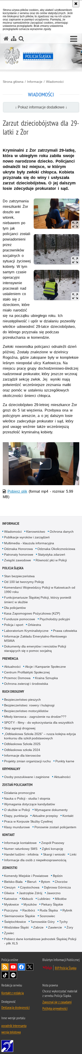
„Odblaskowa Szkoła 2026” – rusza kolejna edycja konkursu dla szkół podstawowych (40, 736)
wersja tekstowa (11, 1032)
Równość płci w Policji (51, 560)
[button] (73, 39)
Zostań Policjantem (17, 784)
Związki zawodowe (17, 560)
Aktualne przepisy (45, 816)
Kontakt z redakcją (12, 993)
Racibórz (28, 910)
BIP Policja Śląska (65, 968)
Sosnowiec (47, 916)
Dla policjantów (15, 608)
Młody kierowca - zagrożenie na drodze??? (35, 716)
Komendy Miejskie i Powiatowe (26, 876)
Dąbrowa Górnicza (57, 887)
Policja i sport (13, 625)
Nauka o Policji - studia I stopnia (27, 798)
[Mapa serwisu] (13, 38)
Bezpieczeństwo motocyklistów (26, 711)
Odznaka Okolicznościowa (56, 549)
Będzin (58, 876)
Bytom (45, 881)
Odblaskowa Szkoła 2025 (22, 744)
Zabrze (38, 927)
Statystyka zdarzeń (51, 554)
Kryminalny (11, 768)
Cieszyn (9, 887)
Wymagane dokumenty (51, 810)
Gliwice (9, 893)
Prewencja (10, 658)
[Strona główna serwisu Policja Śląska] (6, 38)
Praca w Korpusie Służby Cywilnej (28, 821)
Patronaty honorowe (18, 554)
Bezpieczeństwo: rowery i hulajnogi (29, 705)
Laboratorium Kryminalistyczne (26, 630)
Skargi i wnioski (54, 854)
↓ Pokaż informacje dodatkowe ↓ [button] (41, 107)
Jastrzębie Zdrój (30, 893)
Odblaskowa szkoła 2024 (22, 750)
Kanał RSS (5, 967)
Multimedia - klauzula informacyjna (29, 543)
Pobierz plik (17, 491)
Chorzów (61, 881)
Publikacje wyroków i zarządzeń (27, 537)
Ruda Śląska (49, 910)
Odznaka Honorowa (18, 549)
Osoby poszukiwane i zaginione (26, 777)
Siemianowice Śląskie (19, 916)
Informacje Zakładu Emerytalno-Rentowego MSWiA (35, 638)
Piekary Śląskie (52, 904)
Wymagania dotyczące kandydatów (29, 804)
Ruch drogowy (13, 691)
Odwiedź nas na (13, 967)
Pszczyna (11, 910)
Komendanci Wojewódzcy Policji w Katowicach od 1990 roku (39, 590)
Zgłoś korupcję (52, 849)
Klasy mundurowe (17, 827)
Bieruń (31, 881)
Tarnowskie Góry (43, 922)
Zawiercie (55, 927)
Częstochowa (29, 887)
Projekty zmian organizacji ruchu (27, 761)
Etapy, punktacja (16, 816)
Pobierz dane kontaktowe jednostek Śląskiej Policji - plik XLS (40, 941)
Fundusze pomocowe (19, 619)
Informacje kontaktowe (20, 843)
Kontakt (67, 816)
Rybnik (67, 910)
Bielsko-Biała (13, 881)
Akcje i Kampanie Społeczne (45, 666)
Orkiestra (34, 625)
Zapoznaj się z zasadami (57, 1002)
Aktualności (12, 666)
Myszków (30, 904)
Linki (73, 854)
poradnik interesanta (13, 1025)
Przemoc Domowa (17, 678)
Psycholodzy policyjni (55, 619)
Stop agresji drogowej (19, 728)
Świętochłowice (15, 922)
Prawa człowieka (65, 630)
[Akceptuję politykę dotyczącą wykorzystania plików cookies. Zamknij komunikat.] (75, 3)
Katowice (10, 899)
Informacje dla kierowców (22, 755)
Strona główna (13, 81)
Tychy (63, 922)
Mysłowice (11, 904)
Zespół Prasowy (52, 843)
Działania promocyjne (19, 793)
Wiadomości (55, 81)
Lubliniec (44, 899)
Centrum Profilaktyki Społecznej (27, 672)
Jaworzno (54, 893)
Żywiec (9, 933)
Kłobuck (27, 899)
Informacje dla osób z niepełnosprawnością (35, 860)
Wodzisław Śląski (16, 927)
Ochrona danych (62, 531)
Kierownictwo (35, 531)
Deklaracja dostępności (15, 1007)
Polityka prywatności (54, 1008)
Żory (70, 927)
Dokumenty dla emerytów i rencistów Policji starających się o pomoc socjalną (35, 648)
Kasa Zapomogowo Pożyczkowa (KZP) (32, 613)
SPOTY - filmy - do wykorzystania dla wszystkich (39, 722)
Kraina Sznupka (46, 678)
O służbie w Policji (17, 810)
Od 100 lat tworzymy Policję (24, 582)
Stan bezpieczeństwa (19, 576)
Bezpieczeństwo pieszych (22, 699)
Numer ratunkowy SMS (20, 849)
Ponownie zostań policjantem (55, 827)
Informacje (34, 81)
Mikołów (61, 899)
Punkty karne (64, 761)
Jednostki (9, 867)
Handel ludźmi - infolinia (21, 854)
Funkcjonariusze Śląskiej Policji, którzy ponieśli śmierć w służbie (37, 600)
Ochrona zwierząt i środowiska (26, 683)
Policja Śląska (12, 568)
